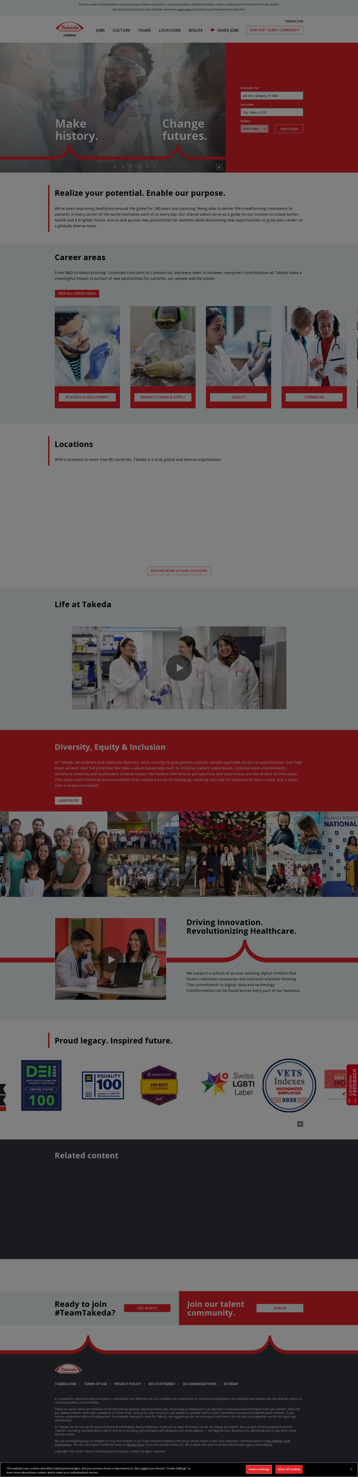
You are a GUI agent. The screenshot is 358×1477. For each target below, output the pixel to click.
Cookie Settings (258, 1469)
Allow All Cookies (289, 1469)
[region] (179, 1469)
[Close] (351, 1469)
